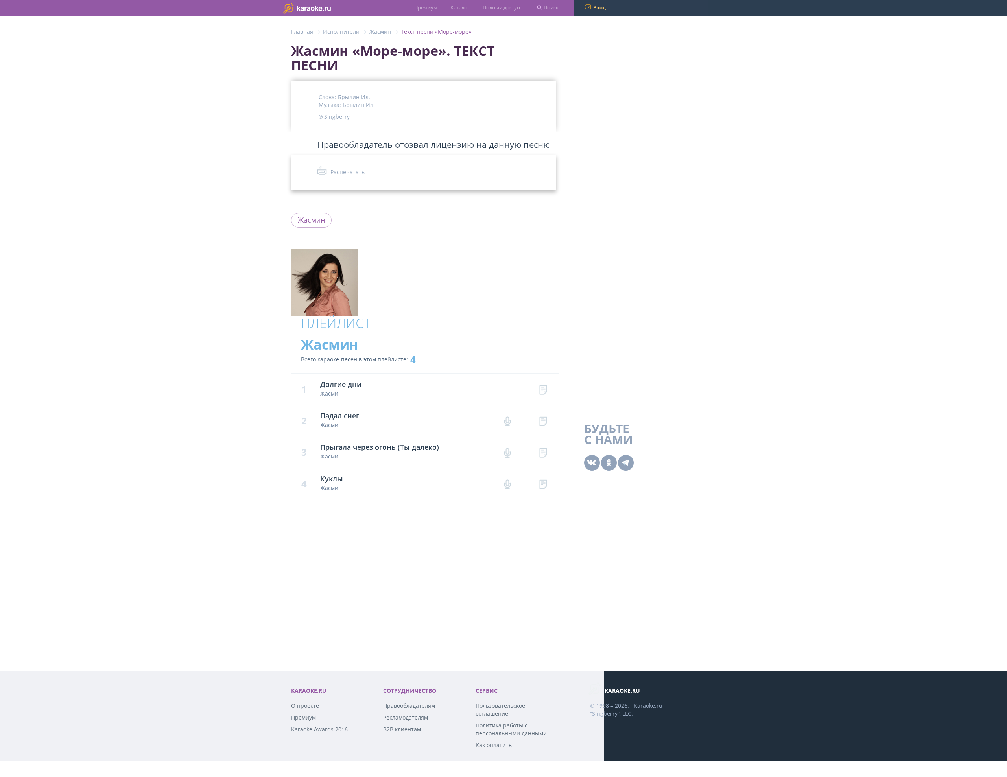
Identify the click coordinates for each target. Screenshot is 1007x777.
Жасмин (380, 31)
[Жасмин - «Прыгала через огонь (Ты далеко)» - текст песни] (543, 452)
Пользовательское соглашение (500, 709)
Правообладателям (409, 705)
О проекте (305, 705)
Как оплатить (494, 745)
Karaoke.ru (648, 705)
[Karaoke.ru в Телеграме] (626, 463)
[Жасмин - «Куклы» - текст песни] (543, 483)
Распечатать (347, 172)
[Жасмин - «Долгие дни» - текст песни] (543, 389)
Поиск (551, 7)
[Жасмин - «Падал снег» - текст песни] (543, 420)
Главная (302, 31)
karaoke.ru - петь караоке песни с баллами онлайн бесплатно (323, 7)
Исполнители (341, 31)
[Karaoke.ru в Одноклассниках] (609, 463)
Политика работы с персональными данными (511, 729)
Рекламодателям (405, 717)
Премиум (425, 7)
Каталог (460, 7)
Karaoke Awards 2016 (319, 729)
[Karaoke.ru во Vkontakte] (592, 463)
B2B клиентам (402, 729)
